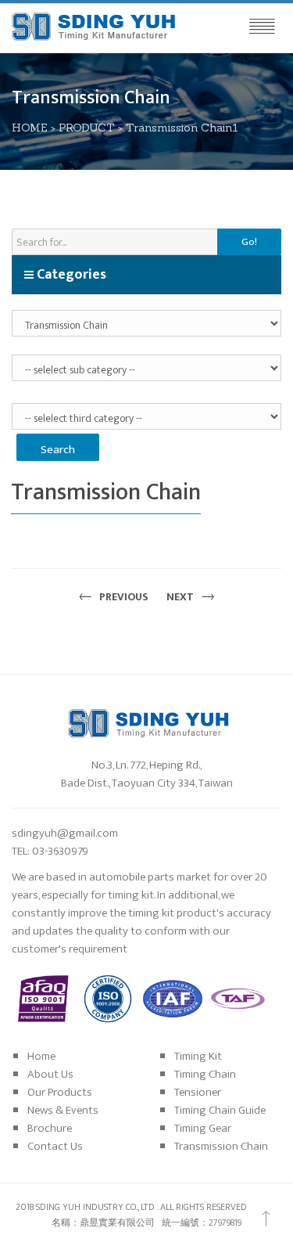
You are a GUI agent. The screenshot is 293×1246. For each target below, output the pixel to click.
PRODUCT (87, 128)
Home (41, 1056)
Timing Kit (198, 1056)
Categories (70, 274)
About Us (50, 1074)
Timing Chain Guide (220, 1110)
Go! (249, 241)
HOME (30, 128)
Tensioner (197, 1092)
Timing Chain (205, 1074)
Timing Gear (202, 1128)
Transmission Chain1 (182, 128)
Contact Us (55, 1146)
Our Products (59, 1092)
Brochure (49, 1128)
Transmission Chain (221, 1146)
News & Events (62, 1110)
